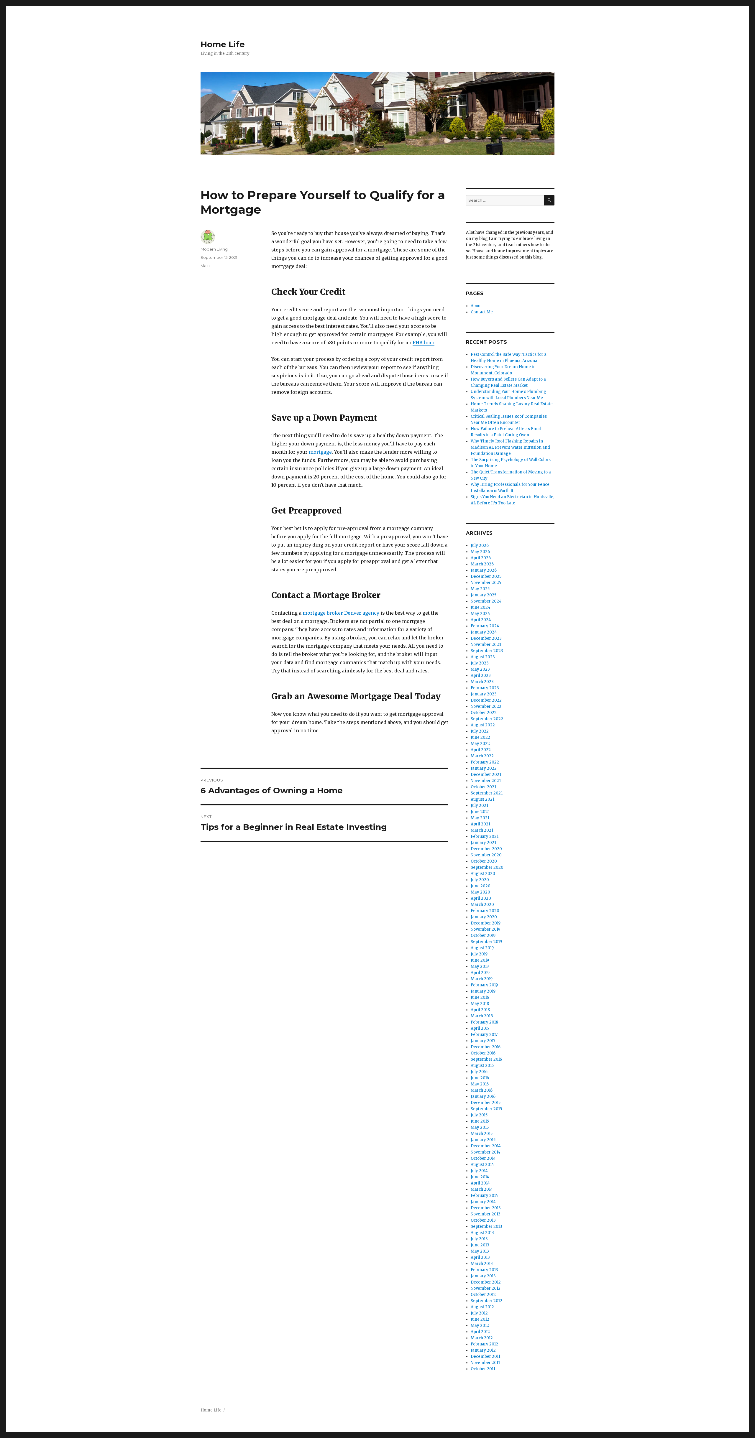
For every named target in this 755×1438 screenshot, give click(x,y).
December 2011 (485, 1356)
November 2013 (485, 1214)
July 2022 (480, 731)
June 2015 (480, 1121)
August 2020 (483, 873)
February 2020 (485, 910)
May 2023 (480, 669)
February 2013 (484, 1269)
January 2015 (483, 1139)
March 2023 (482, 681)
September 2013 (486, 1226)
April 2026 (481, 557)
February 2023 (485, 687)
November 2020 (486, 855)
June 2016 (480, 1077)
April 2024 (481, 619)
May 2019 (480, 966)
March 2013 (482, 1263)
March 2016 (482, 1090)
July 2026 (480, 545)
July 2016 (479, 1071)
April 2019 (480, 972)
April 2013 (480, 1257)
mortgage (320, 452)
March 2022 (482, 756)
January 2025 (483, 595)
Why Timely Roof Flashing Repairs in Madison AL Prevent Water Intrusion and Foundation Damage (510, 447)
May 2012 (480, 1325)
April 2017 (480, 1028)
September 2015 (486, 1108)
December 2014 (486, 1146)
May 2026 (480, 551)
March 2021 (482, 830)
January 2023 (484, 694)
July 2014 (479, 1170)
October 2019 (483, 935)
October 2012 (483, 1294)
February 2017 (484, 1034)
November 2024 (486, 601)
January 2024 (484, 632)
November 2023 (486, 644)
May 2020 (480, 892)
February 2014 (484, 1195)
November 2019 (485, 929)
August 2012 (482, 1306)
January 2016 (483, 1096)
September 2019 (486, 941)
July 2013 (479, 1238)
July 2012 (479, 1313)
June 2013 (480, 1245)
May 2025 (480, 588)
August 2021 (482, 799)
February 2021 (484, 836)
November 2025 (486, 582)
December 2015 (485, 1102)
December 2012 (486, 1282)
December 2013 (486, 1207)
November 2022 (486, 706)
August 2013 (482, 1232)
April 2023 (481, 675)
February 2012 (484, 1344)
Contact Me (482, 312)
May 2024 (480, 613)
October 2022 (484, 712)
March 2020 (482, 904)
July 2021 (479, 805)
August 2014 (482, 1164)
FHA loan (423, 342)
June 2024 (480, 607)
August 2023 (483, 656)
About (476, 305)
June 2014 (480, 1176)
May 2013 (480, 1251)
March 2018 (482, 1016)
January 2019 (483, 991)
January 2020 (484, 916)
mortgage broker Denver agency (341, 613)
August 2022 (483, 725)
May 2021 (480, 817)
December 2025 (486, 576)
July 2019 (479, 954)
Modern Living (214, 249)
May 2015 (480, 1127)
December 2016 (485, 1046)
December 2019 (485, 923)
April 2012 (480, 1331)
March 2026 (482, 564)
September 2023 (487, 650)
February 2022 (485, 762)
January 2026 (484, 570)
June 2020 (480, 886)
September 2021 (487, 793)
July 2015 (479, 1115)
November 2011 (485, 1362)
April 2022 (481, 749)
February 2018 (484, 1022)
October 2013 (483, 1220)
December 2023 (486, 638)
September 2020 (487, 867)
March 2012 (482, 1337)
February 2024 (485, 625)
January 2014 (483, 1201)
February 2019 (484, 985)
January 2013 (483, 1276)
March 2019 (482, 978)
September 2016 (486, 1059)
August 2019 (482, 947)
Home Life (223, 44)
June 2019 (480, 960)
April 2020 (481, 898)
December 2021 (486, 774)
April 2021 (480, 824)
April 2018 (480, 1009)
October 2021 (483, 786)
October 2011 (483, 1368)
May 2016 (480, 1084)
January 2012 (483, 1350)
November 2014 (485, 1152)
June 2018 (480, 997)
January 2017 (483, 1040)
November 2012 (485, 1288)
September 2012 (486, 1300)
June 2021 (480, 811)
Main (205, 265)
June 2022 (480, 737)
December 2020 (486, 848)
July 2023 (480, 663)
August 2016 (482, 1065)
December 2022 (486, 700)
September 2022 (487, 718)
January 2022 (484, 768)
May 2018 (480, 1003)
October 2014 (483, 1158)
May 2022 (480, 743)
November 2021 (486, 780)
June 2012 (480, 1319)
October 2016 (483, 1053)
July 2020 (480, 879)
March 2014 (482, 1189)
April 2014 (480, 1183)
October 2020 (484, 861)
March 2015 (482, 1133)
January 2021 (483, 842)
